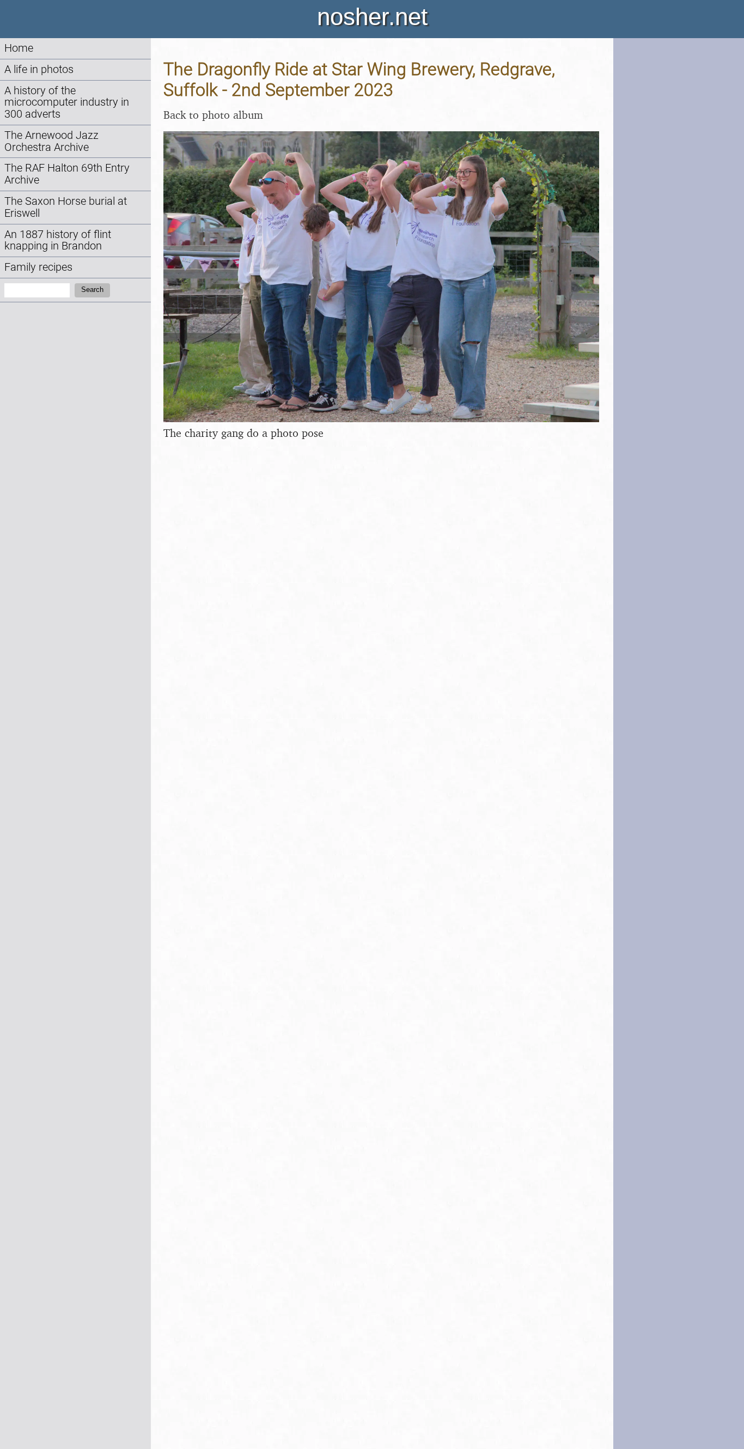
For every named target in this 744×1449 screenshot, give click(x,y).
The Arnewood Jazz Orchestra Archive (51, 141)
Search (92, 289)
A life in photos (39, 69)
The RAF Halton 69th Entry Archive (67, 174)
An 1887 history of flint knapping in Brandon (57, 240)
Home (18, 48)
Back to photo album (213, 114)
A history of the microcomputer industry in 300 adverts (66, 102)
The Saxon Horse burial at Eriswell (65, 207)
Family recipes (38, 267)
